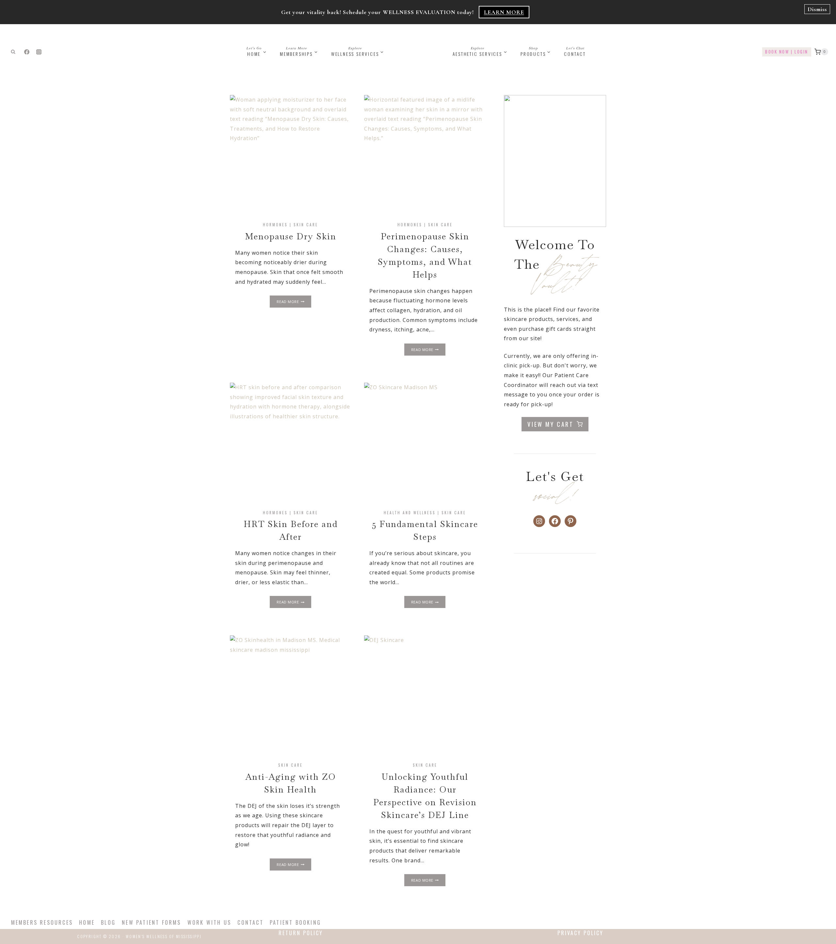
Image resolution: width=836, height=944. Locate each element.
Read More (294, 302)
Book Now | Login (786, 52)
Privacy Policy (580, 933)
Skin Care (306, 224)
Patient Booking (295, 922)
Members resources (42, 922)
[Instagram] (39, 52)
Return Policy (301, 933)
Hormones (275, 224)
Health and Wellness (410, 512)
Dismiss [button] (817, 9)
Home (87, 922)
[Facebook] (27, 52)
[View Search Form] (13, 51)
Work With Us (209, 922)
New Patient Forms (151, 922)
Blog (108, 922)
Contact (575, 51)
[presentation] (290, 155)
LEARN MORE (504, 12)
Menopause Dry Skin (290, 236)
